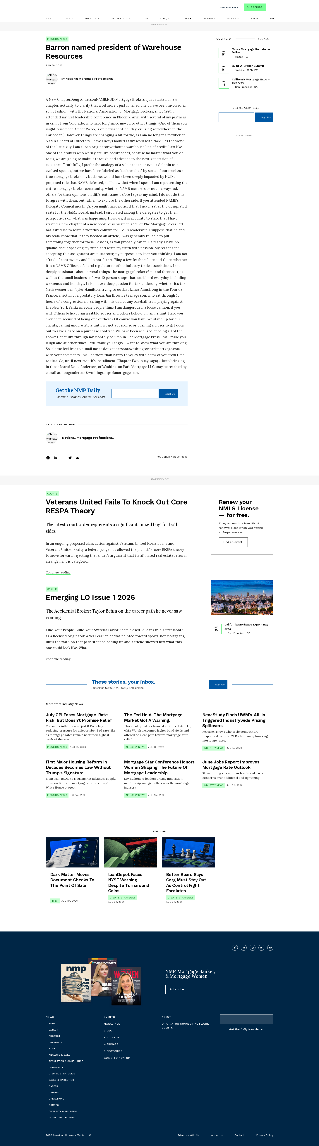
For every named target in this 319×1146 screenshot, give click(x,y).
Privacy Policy (264, 1135)
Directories (92, 18)
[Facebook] (48, 457)
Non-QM (164, 18)
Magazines (112, 1023)
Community (56, 1067)
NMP (272, 18)
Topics (185, 18)
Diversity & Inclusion (63, 1111)
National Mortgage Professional (89, 78)
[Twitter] (70, 457)
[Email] (77, 457)
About (166, 1016)
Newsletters (229, 7)
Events (69, 18)
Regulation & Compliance (66, 1061)
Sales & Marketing (61, 1080)
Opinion (54, 1092)
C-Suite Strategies (123, 897)
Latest (48, 18)
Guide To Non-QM (117, 1057)
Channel (55, 1042)
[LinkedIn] (55, 457)
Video (254, 18)
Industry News (57, 39)
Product (55, 1036)
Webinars (209, 18)
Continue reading (58, 572)
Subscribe (255, 7)
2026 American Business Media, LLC (68, 1135)
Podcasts (233, 18)
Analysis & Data (120, 18)
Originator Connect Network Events (185, 1025)
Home (52, 1023)
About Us (217, 1135)
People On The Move (62, 1117)
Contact (239, 1135)
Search (270, 8)
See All (263, 39)
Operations (56, 1098)
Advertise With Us (188, 1135)
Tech (145, 18)
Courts (52, 493)
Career (52, 589)
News (50, 1016)
